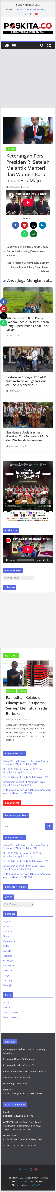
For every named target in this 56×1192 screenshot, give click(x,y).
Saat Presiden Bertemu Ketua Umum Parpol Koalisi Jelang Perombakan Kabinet (28, 251)
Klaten (6, 946)
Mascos (26, 187)
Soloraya (7, 970)
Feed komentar (10, 1012)
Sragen (6, 975)
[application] (28, 549)
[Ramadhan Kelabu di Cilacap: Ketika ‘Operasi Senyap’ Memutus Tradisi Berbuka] (28, 673)
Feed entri (8, 1007)
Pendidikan (8, 965)
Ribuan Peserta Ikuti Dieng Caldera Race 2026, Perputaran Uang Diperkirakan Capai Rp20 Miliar (27, 324)
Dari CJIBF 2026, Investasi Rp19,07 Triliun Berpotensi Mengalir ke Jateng (31, 11)
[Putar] (7, 560)
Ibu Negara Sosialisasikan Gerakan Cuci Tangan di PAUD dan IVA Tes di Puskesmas (27, 436)
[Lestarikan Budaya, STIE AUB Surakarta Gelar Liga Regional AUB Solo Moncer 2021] (28, 348)
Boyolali (7, 921)
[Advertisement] (28, 78)
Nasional (11, 149)
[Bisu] (44, 560)
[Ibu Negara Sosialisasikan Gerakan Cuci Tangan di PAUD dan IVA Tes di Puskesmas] (28, 403)
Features (10, 691)
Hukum (6, 936)
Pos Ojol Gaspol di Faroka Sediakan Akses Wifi (25, 777)
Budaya (7, 926)
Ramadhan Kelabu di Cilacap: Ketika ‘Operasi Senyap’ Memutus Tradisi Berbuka (27, 705)
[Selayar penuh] (48, 560)
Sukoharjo (8, 980)
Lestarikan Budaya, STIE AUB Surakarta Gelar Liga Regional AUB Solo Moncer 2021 (26, 381)
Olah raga (8, 960)
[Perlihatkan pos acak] (49, 45)
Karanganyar (9, 941)
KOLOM (7, 950)
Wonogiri (7, 985)
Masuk (6, 1002)
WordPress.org (10, 1017)
